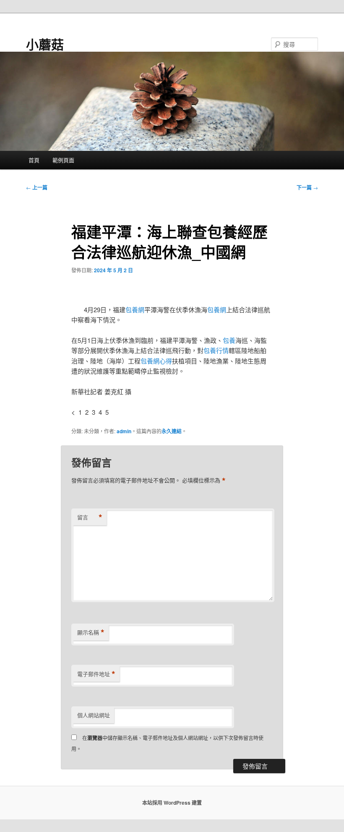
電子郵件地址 (96, 674)
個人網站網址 (93, 715)
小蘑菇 (45, 44)
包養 (229, 340)
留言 (89, 517)
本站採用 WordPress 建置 (172, 802)
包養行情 (216, 350)
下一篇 (307, 187)
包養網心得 (156, 360)
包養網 (134, 309)
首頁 (34, 160)
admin (124, 431)
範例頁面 (63, 160)
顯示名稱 (90, 632)
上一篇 (36, 187)
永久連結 (172, 431)
